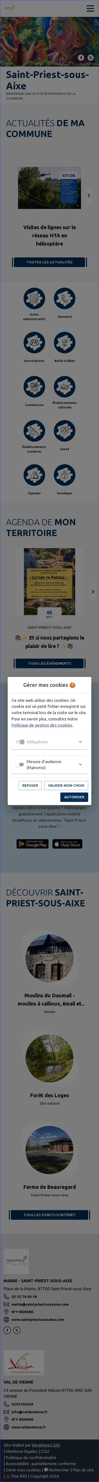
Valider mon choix (66, 785)
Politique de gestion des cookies (42, 725)
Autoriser (74, 797)
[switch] (17, 764)
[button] (49, 741)
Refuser (30, 785)
